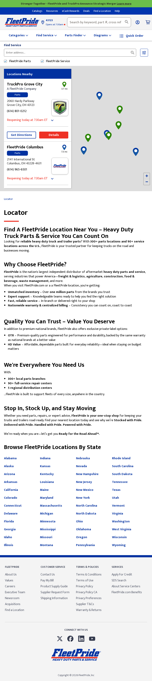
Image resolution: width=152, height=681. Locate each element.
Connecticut (13, 505)
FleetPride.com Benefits (127, 592)
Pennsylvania (85, 545)
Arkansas (10, 482)
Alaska (9, 466)
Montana (46, 545)
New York (83, 497)
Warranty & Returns (89, 610)
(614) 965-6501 (17, 169)
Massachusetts (51, 505)
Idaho (8, 537)
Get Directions (21, 135)
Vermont (118, 505)
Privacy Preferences (89, 598)
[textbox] (99, 22)
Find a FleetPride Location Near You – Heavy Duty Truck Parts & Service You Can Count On (68, 232)
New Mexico (84, 490)
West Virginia (121, 529)
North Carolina (86, 505)
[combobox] (99, 22)
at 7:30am (55, 24)
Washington (121, 521)
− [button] (146, 181)
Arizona (9, 474)
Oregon (81, 537)
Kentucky (47, 474)
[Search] (126, 22)
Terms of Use (84, 580)
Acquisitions (12, 604)
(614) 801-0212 (17, 111)
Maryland (46, 497)
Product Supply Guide (54, 586)
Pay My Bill (47, 580)
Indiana (45, 458)
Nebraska (83, 458)
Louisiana (47, 482)
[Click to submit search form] (132, 52)
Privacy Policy (84, 586)
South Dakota (122, 474)
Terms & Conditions (89, 574)
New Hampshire (87, 474)
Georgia (10, 529)
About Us (11, 574)
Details (54, 135)
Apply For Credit (122, 574)
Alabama (10, 458)
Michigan (46, 513)
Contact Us (48, 574)
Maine (44, 490)
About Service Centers (126, 586)
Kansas (45, 466)
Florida (9, 521)
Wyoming (119, 545)
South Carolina (122, 466)
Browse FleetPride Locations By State (52, 447)
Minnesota (47, 521)
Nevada (81, 466)
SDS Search (119, 580)
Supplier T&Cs (85, 604)
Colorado (10, 497)
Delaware (11, 513)
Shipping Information (54, 598)
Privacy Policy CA (86, 592)
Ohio (79, 521)
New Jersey (84, 482)
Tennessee (120, 482)
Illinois (8, 545)
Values (9, 580)
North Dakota (86, 513)
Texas (116, 490)
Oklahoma (83, 529)
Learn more (124, 3)
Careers (10, 586)
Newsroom (12, 598)
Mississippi (48, 529)
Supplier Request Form (55, 592)
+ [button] (146, 175)
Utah (115, 497)
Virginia (117, 513)
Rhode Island (121, 458)
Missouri (46, 537)
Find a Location (14, 610)
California (11, 490)
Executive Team (15, 592)
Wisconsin (119, 537)
